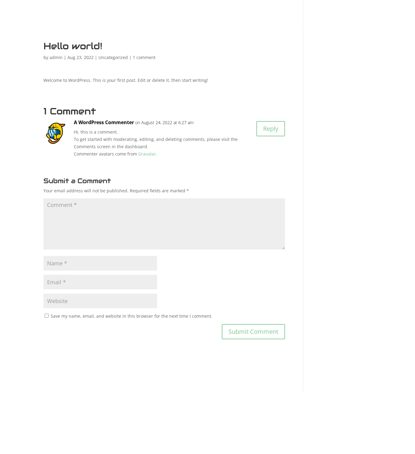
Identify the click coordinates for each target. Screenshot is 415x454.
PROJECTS (285, 13)
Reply (270, 128)
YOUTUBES (334, 13)
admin (56, 57)
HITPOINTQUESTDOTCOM (148, 13)
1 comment (144, 57)
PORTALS (239, 13)
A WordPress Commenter (104, 122)
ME (205, 13)
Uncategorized (113, 57)
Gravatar (147, 154)
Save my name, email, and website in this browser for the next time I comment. (131, 316)
